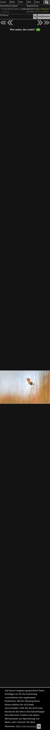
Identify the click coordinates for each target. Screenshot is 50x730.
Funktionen (44, 16)
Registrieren (32, 5)
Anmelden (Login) (8, 5)
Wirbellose (4, 15)
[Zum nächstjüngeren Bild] (3, 22)
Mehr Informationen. (26, 726)
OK (38, 726)
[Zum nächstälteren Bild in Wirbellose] (40, 22)
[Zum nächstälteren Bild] (46, 22)
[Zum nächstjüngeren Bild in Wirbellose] (10, 22)
